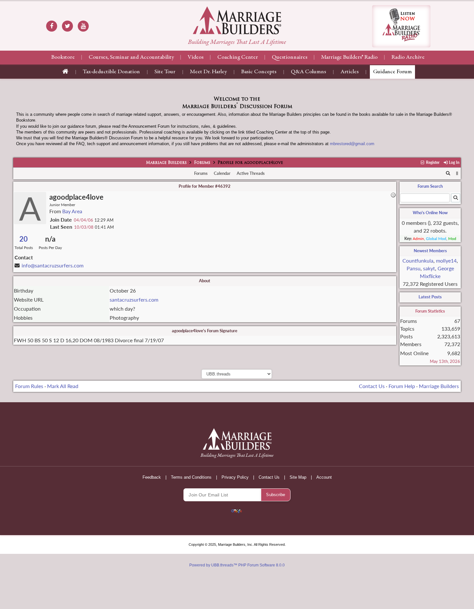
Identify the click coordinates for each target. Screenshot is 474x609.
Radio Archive (408, 57)
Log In (453, 162)
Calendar (222, 173)
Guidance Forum (392, 72)
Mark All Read (62, 386)
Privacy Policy (235, 477)
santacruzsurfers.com (134, 299)
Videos (195, 57)
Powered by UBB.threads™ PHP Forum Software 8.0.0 (237, 565)
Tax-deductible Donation (111, 72)
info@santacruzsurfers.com (53, 265)
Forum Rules (29, 386)
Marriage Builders (166, 163)
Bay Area (72, 211)
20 (23, 239)
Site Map (298, 477)
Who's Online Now (430, 212)
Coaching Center (237, 57)
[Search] (448, 173)
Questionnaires (289, 57)
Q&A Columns (308, 72)
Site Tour (164, 72)
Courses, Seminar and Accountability (131, 57)
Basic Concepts (258, 72)
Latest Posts (430, 296)
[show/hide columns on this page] (457, 173)
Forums (202, 163)
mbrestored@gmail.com (352, 143)
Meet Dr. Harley (208, 72)
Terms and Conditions (191, 477)
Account (324, 477)
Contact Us (372, 386)
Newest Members (430, 250)
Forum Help (402, 386)
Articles (350, 72)
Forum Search (430, 186)
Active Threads (251, 173)
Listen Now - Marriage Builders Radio (401, 26)
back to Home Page (237, 20)
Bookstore (63, 57)
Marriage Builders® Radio (349, 57)
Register (432, 162)
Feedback (152, 477)
